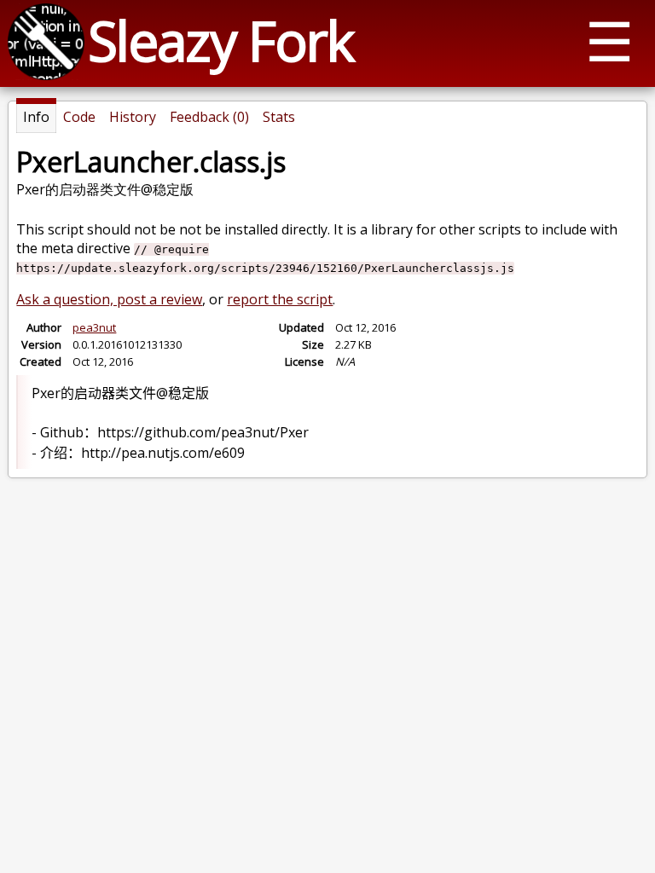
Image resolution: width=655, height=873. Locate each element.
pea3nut (94, 327)
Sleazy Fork (220, 40)
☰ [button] (609, 40)
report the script (280, 299)
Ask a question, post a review (109, 299)
